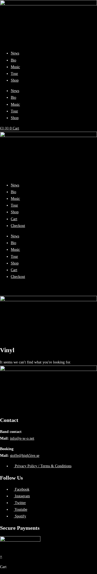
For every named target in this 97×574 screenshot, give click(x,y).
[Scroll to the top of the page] (1, 550)
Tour (14, 74)
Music (15, 67)
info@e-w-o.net (22, 438)
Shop (15, 80)
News (15, 53)
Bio (13, 60)
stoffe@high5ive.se (24, 456)
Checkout (18, 226)
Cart (14, 219)
